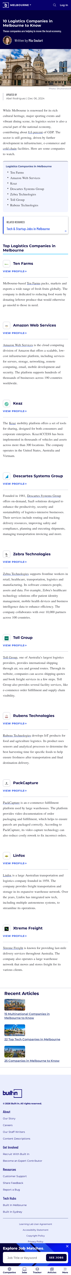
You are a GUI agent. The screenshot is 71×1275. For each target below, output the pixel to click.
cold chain (10, 148)
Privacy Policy (35, 1241)
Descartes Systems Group (38, 476)
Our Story (9, 1118)
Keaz (17, 403)
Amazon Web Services (34, 325)
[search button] (54, 5)
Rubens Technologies (33, 715)
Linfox (19, 855)
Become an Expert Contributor (22, 1160)
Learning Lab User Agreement (35, 1224)
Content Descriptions (16, 1138)
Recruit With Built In (16, 1154)
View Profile (14, 271)
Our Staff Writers (14, 1132)
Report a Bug (11, 1189)
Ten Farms (23, 263)
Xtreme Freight (28, 928)
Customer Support (15, 1176)
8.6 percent (35, 132)
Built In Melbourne (15, 1205)
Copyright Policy (35, 1235)
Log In (64, 5)
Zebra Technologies (32, 554)
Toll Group (23, 637)
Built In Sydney (12, 1211)
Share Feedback (13, 1183)
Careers (8, 1125)
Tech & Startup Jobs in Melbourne (28, 228)
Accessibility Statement (35, 1230)
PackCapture (25, 783)
